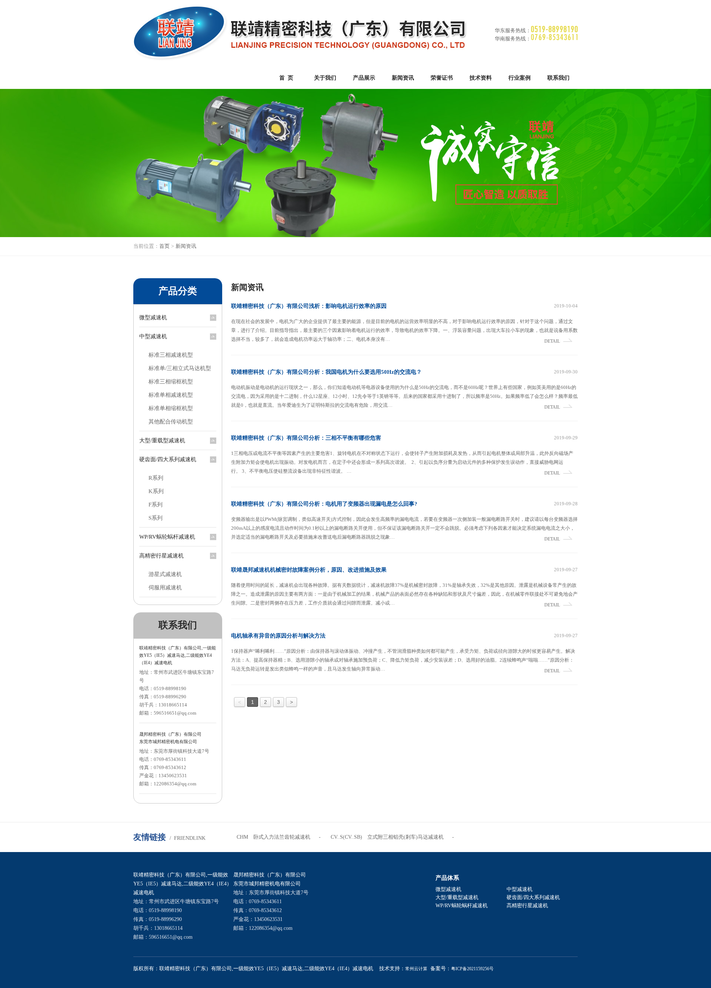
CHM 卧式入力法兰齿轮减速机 (273, 837)
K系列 (156, 491)
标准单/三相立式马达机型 (179, 368)
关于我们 (325, 78)
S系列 (155, 518)
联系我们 (558, 78)
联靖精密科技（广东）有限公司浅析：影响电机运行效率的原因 (309, 306)
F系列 (155, 505)
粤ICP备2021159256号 (472, 968)
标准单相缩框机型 (170, 408)
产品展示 (364, 78)
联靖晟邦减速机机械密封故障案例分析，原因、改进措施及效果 (309, 570)
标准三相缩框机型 (170, 382)
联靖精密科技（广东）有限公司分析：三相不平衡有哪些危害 (306, 438)
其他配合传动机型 (170, 422)
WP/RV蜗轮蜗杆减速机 (167, 537)
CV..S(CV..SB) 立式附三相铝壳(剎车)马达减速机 (387, 837)
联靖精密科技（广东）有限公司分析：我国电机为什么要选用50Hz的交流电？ (326, 372)
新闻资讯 (403, 78)
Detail (552, 341)
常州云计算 (416, 968)
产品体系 (447, 878)
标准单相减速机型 (170, 395)
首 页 (286, 78)
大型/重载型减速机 (162, 440)
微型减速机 (153, 317)
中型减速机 (153, 336)
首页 (164, 246)
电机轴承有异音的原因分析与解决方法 (278, 636)
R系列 (155, 478)
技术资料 (481, 78)
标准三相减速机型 (170, 355)
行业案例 (519, 78)
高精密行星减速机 (161, 556)
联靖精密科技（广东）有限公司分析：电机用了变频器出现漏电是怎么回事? (324, 504)
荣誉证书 (442, 78)
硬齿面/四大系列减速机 (167, 459)
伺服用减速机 (165, 588)
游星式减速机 (165, 574)
